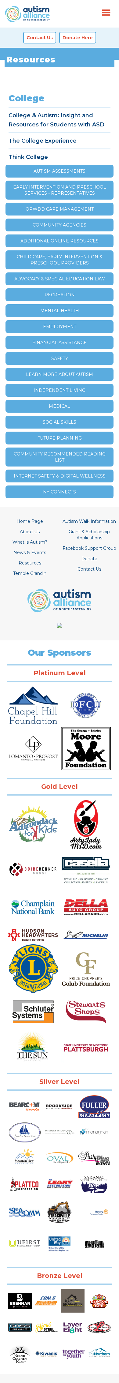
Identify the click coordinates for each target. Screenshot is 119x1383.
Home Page (29, 521)
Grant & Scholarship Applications (89, 535)
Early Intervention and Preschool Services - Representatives (59, 190)
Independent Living (59, 390)
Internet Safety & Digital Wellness (60, 476)
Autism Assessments (59, 171)
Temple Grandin (29, 573)
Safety (59, 358)
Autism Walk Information (89, 521)
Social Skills (59, 422)
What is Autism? (30, 542)
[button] (106, 12)
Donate (89, 558)
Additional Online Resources (59, 241)
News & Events (29, 552)
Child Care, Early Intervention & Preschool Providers (60, 260)
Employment (59, 326)
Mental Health (59, 310)
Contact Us (89, 569)
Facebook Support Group (89, 548)
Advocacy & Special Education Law (59, 279)
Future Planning (59, 438)
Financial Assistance (59, 342)
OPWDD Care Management (60, 209)
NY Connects (59, 492)
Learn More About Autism (59, 374)
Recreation (60, 295)
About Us (30, 531)
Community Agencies (59, 225)
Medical (59, 406)
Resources (30, 563)
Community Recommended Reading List (60, 457)
